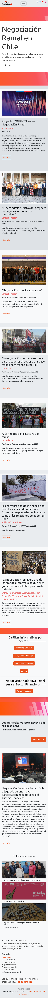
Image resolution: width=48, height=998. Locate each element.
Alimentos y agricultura (24, 648)
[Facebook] (37, 2)
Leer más (6, 158)
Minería (24, 671)
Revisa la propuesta (24, 691)
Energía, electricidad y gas (24, 655)
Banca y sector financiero (24, 663)
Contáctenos (6, 957)
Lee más (37, 739)
